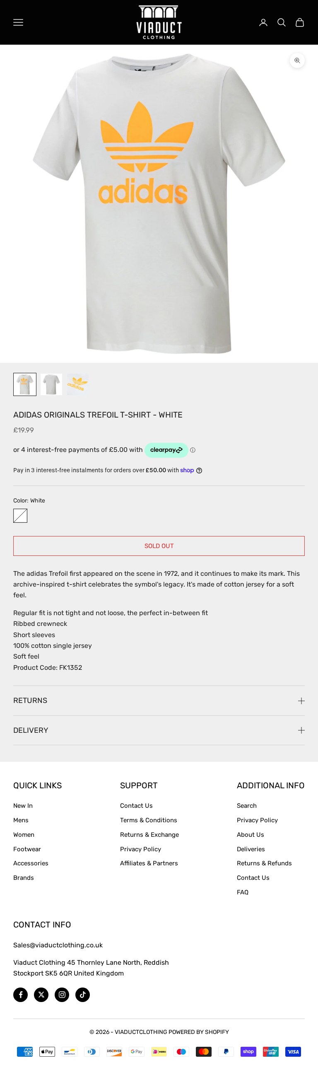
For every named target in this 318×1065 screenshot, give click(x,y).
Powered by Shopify (199, 1032)
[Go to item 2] (51, 384)
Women (23, 834)
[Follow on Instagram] (62, 995)
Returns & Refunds (264, 863)
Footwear (27, 849)
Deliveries (251, 849)
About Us (250, 834)
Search (247, 805)
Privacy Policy (140, 849)
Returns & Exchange (149, 834)
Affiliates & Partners (149, 863)
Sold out (159, 546)
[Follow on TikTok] (82, 995)
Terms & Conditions (148, 820)
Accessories (30, 863)
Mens (21, 820)
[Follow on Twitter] (41, 995)
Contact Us (136, 805)
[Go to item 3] (77, 384)
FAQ (242, 892)
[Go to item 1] (24, 384)
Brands (23, 877)
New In (23, 805)
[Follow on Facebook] (20, 995)
